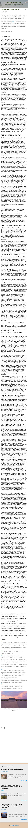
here (13, 21)
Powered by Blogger (14, 825)
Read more (24, 780)
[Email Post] (4, 728)
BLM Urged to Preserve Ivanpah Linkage (12, 769)
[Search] (26, 3)
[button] (26, 10)
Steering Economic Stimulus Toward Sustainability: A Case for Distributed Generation (11, 806)
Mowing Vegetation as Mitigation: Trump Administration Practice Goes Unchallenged (11, 786)
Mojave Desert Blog (14, 2)
